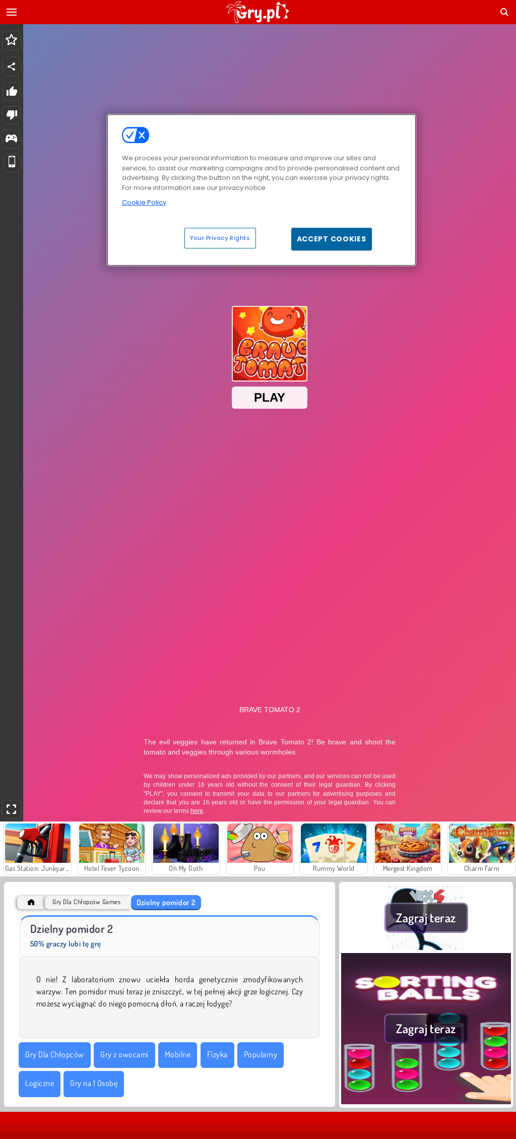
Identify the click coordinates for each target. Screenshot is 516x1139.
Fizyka (217, 1054)
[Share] (11, 66)
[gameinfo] (11, 139)
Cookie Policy (144, 202)
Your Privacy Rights (220, 238)
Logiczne (39, 1083)
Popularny (260, 1054)
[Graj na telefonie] (12, 163)
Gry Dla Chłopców (54, 1054)
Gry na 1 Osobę (93, 1083)
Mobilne (177, 1054)
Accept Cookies (331, 239)
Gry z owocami (124, 1054)
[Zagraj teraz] (426, 947)
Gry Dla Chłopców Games (86, 902)
